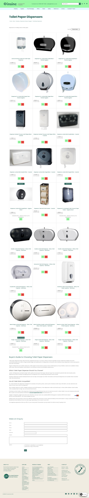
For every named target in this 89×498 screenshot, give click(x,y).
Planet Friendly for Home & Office (37, 479)
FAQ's (23, 480)
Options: (10, 444)
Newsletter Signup (25, 482)
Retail (44, 8)
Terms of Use (50, 469)
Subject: (10, 434)
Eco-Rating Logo (50, 480)
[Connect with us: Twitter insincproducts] (71, 494)
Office (38, 8)
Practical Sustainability (51, 475)
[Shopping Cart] (84, 4)
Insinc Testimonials (24, 486)
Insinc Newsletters (24, 475)
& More (63, 8)
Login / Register (25, 488)
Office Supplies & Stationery (37, 471)
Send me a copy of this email (31, 446)
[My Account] (82, 3)
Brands (33, 476)
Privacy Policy (50, 471)
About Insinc (24, 469)
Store (14, 21)
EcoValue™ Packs (71, 8)
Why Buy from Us (25, 484)
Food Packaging (30, 8)
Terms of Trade (50, 472)
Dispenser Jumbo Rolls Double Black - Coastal (68, 134)
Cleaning (15, 8)
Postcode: (11, 432)
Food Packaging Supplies (37, 467)
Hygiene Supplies (35, 469)
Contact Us (35, 4)
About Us (24, 471)
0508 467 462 (42, 4)
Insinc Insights (24, 473)
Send (25, 450)
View (21, 219)
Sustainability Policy (51, 473)
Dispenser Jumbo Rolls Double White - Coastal (21, 172)
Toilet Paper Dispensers (37, 21)
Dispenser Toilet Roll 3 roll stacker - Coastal (44, 208)
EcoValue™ (49, 477)
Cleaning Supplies (35, 468)
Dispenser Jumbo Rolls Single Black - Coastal (44, 172)
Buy (22, 66)
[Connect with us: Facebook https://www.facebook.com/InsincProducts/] (68, 494)
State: (10, 430)
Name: (10, 422)
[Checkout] (87, 3)
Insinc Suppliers (25, 477)
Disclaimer (49, 468)
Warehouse (56, 8)
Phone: (10, 427)
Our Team (24, 472)
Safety (49, 8)
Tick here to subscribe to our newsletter (34, 445)
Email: (10, 425)
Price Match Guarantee (52, 478)
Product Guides (25, 478)
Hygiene (22, 8)
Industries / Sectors (36, 477)
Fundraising (24, 481)
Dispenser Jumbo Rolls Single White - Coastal (68, 172)
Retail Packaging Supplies (37, 472)
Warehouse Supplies (36, 473)
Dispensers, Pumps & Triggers (26, 21)
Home (11, 21)
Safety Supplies (35, 475)
